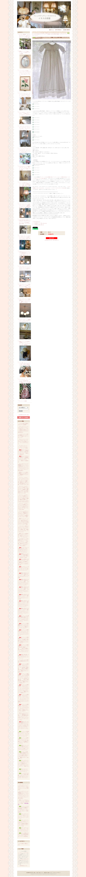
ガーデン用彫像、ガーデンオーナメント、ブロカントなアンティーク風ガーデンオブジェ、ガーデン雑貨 (24, 36)
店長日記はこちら (23, 865)
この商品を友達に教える (39, 224)
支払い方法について (39, 872)
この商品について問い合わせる (40, 223)
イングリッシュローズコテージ (23, 859)
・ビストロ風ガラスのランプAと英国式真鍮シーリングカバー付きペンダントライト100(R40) (23, 834)
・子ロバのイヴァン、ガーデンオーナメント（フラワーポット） (23, 770)
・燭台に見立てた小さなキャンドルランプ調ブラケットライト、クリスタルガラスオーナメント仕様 (23, 597)
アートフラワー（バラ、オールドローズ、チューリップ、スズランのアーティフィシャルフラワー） (24, 151)
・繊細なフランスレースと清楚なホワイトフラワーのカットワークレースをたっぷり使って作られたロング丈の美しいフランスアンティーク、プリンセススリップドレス (23, 725)
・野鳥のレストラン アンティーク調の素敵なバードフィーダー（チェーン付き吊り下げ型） (24, 555)
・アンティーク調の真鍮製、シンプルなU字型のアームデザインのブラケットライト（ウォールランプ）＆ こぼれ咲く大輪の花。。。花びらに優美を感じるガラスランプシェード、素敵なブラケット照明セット (23, 678)
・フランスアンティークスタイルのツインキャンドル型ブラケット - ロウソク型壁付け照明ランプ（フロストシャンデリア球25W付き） (23, 429)
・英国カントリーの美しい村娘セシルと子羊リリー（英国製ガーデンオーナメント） (23, 474)
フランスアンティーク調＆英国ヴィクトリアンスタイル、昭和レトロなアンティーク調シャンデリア (24, 301)
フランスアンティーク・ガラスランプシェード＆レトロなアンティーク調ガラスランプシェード (24, 268)
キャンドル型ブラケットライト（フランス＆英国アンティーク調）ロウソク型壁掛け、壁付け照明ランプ (24, 184)
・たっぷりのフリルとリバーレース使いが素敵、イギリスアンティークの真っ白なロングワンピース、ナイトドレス (23, 775)
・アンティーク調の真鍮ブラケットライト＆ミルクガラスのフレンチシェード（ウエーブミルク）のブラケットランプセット (23, 632)
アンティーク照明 (23, 401)
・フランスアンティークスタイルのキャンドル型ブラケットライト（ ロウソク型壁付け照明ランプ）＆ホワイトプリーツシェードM (23, 823)
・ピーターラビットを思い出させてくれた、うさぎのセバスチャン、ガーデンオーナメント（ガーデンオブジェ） (23, 550)
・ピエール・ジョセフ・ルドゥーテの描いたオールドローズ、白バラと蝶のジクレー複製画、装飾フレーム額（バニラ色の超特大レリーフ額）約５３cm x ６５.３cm (23, 490)
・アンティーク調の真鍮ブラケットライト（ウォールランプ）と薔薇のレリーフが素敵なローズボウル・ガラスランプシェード (23, 740)
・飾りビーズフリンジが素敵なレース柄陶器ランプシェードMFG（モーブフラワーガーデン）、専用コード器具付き (23, 459)
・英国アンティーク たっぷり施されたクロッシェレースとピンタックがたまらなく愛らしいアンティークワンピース (24, 747)
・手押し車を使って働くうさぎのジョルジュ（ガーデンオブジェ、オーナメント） (23, 656)
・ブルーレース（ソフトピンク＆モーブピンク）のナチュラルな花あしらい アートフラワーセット (23, 441)
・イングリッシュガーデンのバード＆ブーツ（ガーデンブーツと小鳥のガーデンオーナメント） (23, 569)
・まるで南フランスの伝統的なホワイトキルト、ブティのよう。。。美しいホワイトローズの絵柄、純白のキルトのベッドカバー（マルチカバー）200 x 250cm (23, 542)
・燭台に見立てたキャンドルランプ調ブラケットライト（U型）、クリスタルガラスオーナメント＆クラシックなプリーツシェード (23, 589)
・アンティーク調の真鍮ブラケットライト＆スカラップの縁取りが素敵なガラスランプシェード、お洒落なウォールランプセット (23, 640)
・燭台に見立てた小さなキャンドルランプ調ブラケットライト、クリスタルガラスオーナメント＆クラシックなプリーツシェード (23, 611)
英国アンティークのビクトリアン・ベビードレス (55, 33)
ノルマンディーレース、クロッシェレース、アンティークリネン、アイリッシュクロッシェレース (24, 128)
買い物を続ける (37, 221)
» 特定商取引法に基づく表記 (23, 414)
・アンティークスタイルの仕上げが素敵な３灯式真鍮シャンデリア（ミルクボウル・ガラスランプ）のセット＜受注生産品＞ (23, 809)
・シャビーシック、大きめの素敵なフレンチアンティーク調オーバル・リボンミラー (23, 436)
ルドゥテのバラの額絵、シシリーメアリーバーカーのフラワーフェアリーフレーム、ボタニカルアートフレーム (24, 73)
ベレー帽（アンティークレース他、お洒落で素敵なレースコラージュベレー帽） (24, 364)
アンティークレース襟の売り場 (59, 177)
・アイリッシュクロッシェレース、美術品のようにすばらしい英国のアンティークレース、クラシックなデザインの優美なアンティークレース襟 (23, 514)
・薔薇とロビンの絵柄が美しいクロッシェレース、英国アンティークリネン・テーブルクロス (23, 535)
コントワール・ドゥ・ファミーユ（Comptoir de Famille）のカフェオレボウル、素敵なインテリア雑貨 (25, 381)
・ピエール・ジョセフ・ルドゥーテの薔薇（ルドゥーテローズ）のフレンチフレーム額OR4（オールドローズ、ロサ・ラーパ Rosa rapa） (23, 506)
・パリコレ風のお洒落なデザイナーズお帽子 (23, 424)
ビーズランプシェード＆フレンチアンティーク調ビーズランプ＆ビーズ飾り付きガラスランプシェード (24, 237)
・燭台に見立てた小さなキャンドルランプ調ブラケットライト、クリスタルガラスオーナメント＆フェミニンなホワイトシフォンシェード (23, 603)
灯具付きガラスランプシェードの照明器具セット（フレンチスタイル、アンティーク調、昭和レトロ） (24, 253)
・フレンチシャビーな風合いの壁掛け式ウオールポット (23, 661)
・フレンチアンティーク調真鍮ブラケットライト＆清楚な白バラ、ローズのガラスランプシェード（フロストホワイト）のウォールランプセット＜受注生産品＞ (23, 467)
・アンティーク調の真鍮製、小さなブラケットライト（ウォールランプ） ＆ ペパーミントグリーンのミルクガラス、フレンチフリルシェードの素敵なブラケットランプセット (23, 698)
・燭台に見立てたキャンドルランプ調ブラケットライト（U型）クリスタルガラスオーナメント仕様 (23, 575)
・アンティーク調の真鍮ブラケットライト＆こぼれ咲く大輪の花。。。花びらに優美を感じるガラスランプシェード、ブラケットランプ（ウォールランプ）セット (23, 648)
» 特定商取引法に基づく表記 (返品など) (51, 240)
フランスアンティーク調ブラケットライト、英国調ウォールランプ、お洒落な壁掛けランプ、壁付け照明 (24, 206)
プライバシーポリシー (57, 872)
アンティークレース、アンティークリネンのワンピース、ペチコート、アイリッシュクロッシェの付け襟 (24, 95)
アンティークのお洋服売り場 (46, 177)
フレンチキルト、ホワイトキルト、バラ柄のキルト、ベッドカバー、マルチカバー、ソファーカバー (24, 114)
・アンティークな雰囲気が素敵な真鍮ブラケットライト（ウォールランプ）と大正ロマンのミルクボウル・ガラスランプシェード (23, 618)
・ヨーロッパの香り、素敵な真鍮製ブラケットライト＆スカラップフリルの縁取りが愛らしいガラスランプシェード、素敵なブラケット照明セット (23, 755)
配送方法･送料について (48, 872)
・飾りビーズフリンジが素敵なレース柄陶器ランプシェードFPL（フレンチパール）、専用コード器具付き (23, 452)
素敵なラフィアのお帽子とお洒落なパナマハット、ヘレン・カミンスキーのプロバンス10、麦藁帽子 (24, 343)
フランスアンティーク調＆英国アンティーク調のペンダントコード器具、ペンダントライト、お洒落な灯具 (24, 286)
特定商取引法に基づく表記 (30, 872)
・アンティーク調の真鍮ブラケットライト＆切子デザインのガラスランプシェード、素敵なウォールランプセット (23, 626)
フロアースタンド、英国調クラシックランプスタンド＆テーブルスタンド (24, 320)
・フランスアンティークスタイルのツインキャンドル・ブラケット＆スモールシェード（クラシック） (23, 816)
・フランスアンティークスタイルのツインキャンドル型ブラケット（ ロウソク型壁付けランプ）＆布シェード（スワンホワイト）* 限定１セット (23, 764)
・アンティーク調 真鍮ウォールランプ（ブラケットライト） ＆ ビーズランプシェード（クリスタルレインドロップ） (23, 734)
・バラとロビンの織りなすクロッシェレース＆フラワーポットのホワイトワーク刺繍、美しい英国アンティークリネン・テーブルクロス (23, 529)
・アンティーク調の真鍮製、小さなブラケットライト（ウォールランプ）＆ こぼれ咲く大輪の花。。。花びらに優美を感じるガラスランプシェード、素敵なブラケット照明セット (23, 668)
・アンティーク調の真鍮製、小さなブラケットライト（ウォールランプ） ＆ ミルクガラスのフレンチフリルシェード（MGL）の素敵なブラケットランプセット (23, 708)
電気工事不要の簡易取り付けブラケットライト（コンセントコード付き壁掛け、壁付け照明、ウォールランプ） (24, 222)
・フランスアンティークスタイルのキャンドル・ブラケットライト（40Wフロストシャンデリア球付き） (23, 787)
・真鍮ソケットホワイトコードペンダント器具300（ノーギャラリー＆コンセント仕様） (23, 802)
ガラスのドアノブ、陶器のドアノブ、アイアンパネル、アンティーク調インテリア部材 (24, 168)
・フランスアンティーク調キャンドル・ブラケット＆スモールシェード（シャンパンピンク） (23, 829)
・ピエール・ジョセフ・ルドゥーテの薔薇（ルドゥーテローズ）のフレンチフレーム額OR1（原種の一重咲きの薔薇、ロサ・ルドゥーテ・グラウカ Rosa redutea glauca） (23, 498)
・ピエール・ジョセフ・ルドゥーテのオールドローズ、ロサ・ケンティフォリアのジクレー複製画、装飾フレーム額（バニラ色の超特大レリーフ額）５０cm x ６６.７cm (23, 481)
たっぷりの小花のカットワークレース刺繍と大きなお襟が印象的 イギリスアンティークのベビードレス (51, 35)
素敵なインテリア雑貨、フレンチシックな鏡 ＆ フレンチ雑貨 (24, 52)
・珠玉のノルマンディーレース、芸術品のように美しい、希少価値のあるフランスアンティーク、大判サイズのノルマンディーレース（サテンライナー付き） (23, 716)
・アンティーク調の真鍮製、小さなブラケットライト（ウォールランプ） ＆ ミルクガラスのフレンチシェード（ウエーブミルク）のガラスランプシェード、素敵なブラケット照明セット (23, 688)
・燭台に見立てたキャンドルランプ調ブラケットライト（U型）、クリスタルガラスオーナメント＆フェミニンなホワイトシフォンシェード (23, 582)
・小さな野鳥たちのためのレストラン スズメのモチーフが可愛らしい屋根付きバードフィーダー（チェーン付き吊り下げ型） (23, 562)
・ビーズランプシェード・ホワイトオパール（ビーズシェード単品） (23, 446)
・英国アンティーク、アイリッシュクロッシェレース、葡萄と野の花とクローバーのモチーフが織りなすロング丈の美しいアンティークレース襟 (23, 521)
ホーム (34, 31)
